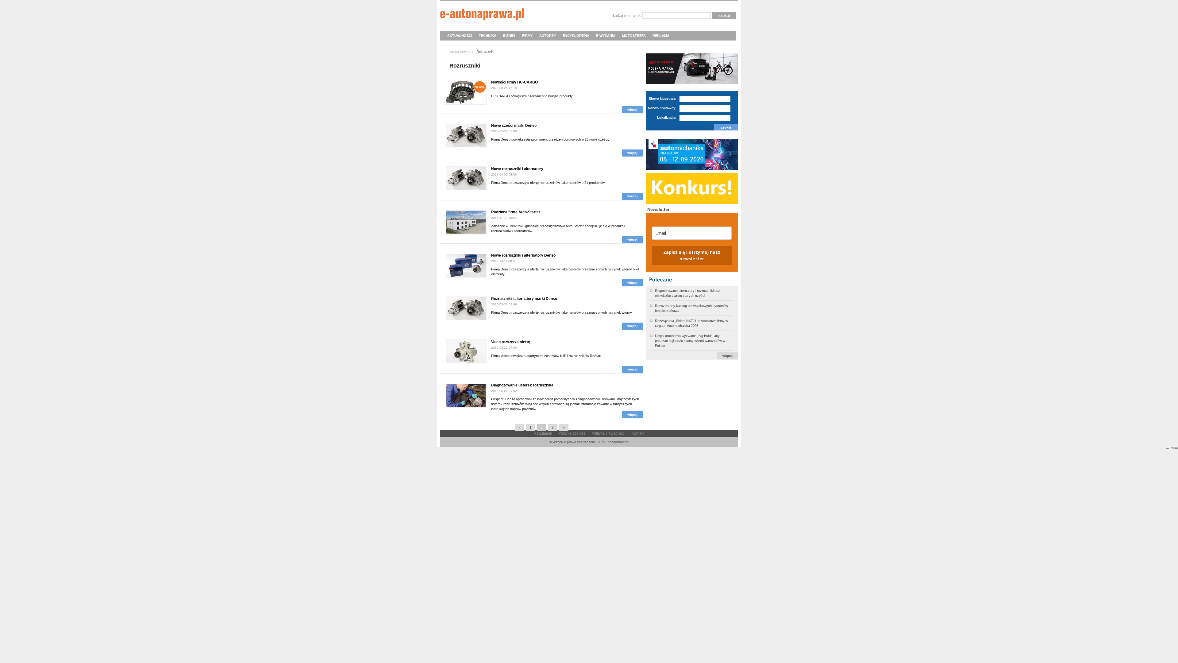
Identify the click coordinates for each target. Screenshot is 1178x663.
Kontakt (638, 433)
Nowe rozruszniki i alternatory (517, 169)
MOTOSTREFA (634, 35)
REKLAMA (661, 35)
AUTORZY (547, 35)
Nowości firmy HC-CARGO (514, 82)
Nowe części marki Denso (514, 125)
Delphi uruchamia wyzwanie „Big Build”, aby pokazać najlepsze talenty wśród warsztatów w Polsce (690, 340)
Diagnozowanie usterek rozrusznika (522, 385)
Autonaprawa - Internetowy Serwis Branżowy (482, 15)
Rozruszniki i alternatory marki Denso (524, 299)
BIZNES (509, 35)
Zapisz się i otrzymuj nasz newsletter (691, 255)
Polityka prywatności (608, 433)
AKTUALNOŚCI (459, 35)
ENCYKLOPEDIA (576, 35)
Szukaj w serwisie (626, 16)
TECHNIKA (487, 35)
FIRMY (527, 35)
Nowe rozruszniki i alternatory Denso (523, 255)
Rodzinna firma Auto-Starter (515, 212)
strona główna (459, 51)
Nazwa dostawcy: (662, 108)
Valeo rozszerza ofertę (510, 342)
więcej (632, 109)
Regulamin (543, 433)
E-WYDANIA (605, 35)
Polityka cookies (571, 433)
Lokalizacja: (666, 117)
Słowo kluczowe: (662, 98)
